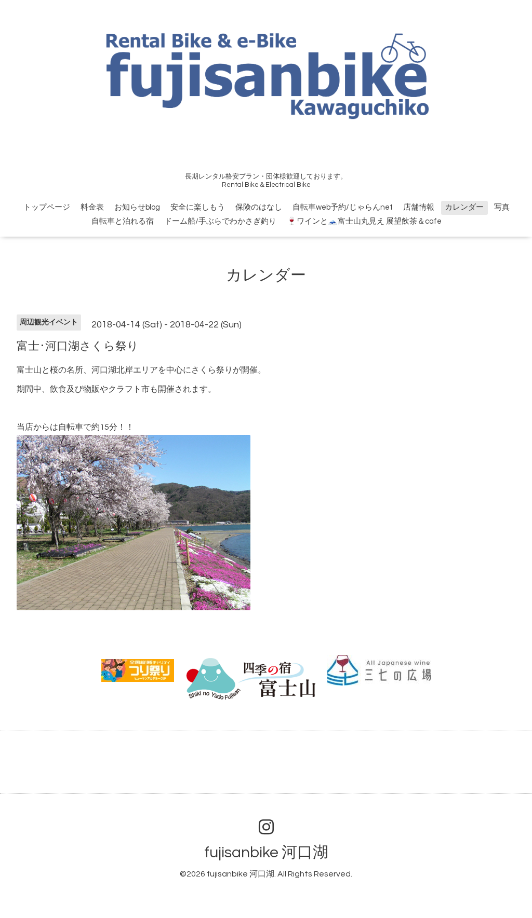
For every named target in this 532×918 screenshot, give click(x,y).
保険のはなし (258, 207)
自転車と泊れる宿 (122, 221)
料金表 (92, 207)
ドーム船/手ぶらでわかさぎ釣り (220, 221)
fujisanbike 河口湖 (266, 852)
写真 (502, 207)
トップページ (46, 207)
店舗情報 (418, 207)
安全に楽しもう (197, 207)
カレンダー (464, 207)
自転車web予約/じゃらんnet (342, 207)
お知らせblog (137, 207)
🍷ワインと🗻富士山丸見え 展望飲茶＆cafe (364, 221)
